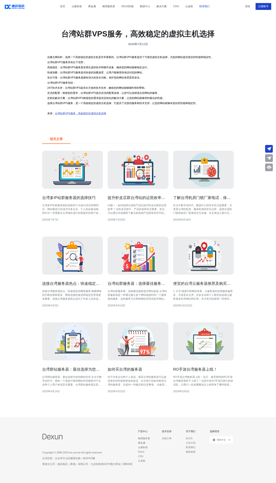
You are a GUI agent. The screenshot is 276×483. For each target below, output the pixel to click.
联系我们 (204, 6)
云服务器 (77, 6)
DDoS (141, 451)
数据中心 (145, 6)
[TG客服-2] (269, 158)
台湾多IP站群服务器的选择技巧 (69, 197)
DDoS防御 (127, 6)
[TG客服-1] (269, 149)
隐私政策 (190, 451)
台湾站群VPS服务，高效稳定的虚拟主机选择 (80, 113)
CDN (176, 6)
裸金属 (92, 6)
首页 (62, 6)
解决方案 (162, 6)
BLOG (189, 438)
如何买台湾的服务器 (125, 369)
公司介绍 (190, 442)
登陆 (247, 6)
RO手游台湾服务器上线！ (195, 369)
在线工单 (167, 438)
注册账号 (263, 6)
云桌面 (189, 6)
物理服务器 (108, 6)
